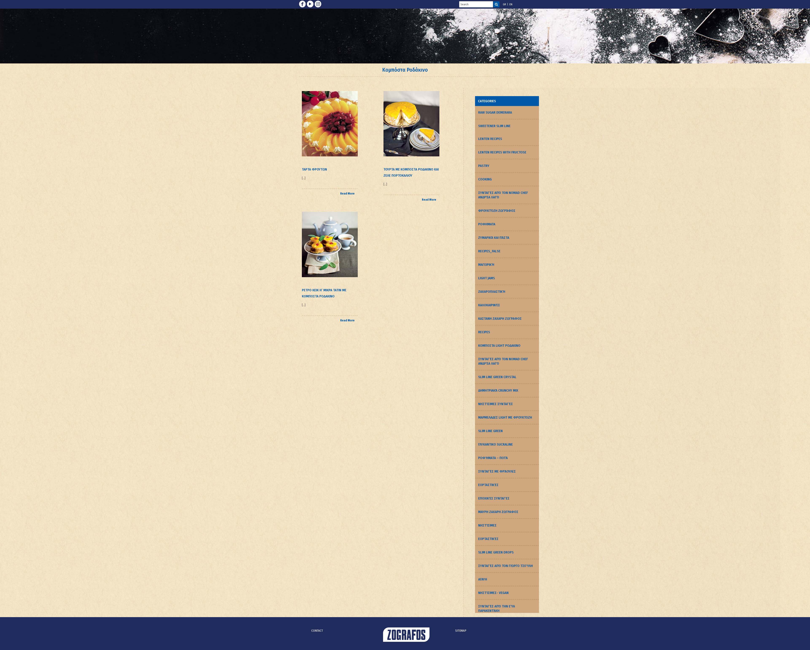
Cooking (485, 179)
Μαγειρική (486, 264)
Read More (347, 193)
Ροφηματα (486, 224)
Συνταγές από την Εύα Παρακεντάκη (496, 608)
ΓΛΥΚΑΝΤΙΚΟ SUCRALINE (495, 444)
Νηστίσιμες (487, 525)
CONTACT (317, 631)
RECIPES (484, 332)
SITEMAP (460, 631)
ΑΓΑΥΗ (482, 579)
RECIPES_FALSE (489, 251)
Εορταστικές (488, 485)
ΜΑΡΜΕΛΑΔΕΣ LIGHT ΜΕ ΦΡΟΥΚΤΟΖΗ (505, 417)
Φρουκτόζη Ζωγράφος (496, 210)
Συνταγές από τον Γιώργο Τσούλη (505, 566)
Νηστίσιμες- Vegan (493, 593)
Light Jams (486, 278)
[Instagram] (318, 4)
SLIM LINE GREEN (490, 431)
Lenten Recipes (490, 139)
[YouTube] (310, 4)
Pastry (483, 166)
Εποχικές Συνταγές (493, 498)
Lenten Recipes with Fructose (502, 152)
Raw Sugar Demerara (495, 112)
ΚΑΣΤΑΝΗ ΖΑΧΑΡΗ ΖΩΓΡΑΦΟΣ (500, 318)
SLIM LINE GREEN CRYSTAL (497, 377)
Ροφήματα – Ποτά (493, 458)
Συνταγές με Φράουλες (497, 471)
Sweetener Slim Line (494, 126)
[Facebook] (302, 4)
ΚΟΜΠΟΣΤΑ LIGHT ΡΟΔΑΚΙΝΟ (499, 345)
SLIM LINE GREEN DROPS (496, 552)
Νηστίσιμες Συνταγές (495, 404)
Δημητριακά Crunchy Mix (498, 390)
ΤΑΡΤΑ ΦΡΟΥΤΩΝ (314, 169)
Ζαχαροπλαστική (491, 291)
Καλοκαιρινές (489, 305)
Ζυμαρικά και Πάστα (493, 237)
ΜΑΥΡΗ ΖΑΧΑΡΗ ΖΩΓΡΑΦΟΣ (498, 512)
